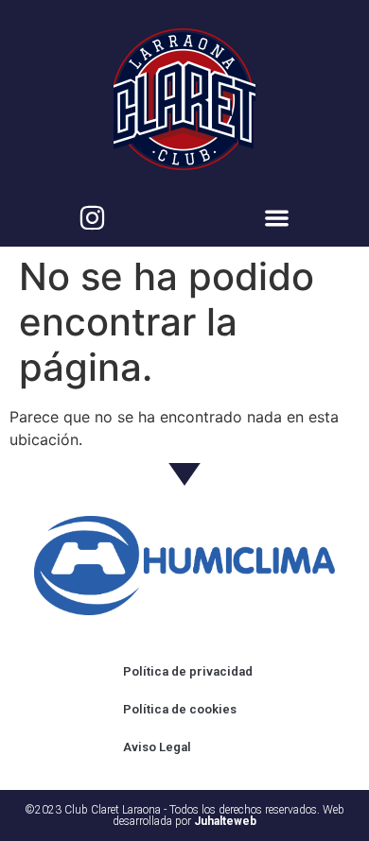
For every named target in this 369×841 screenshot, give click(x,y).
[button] (276, 217)
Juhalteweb (225, 821)
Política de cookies (180, 709)
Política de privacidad (188, 671)
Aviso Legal (157, 747)
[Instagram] (92, 217)
